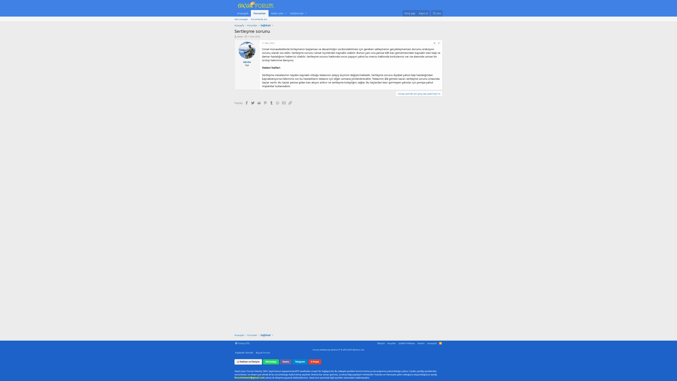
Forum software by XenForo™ (338, 349)
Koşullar (391, 343)
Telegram (300, 361)
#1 (439, 43)
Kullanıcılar (297, 13)
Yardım (421, 343)
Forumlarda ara (259, 19)
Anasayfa (242, 13)
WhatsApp (271, 361)
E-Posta (315, 361)
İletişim (381, 343)
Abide (240, 36)
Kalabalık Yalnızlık (244, 352)
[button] (286, 13)
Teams (285, 361)
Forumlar (260, 13)
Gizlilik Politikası (406, 343)
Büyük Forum (263, 352)
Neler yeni (277, 13)
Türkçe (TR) (243, 343)
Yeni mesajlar (241, 19)
